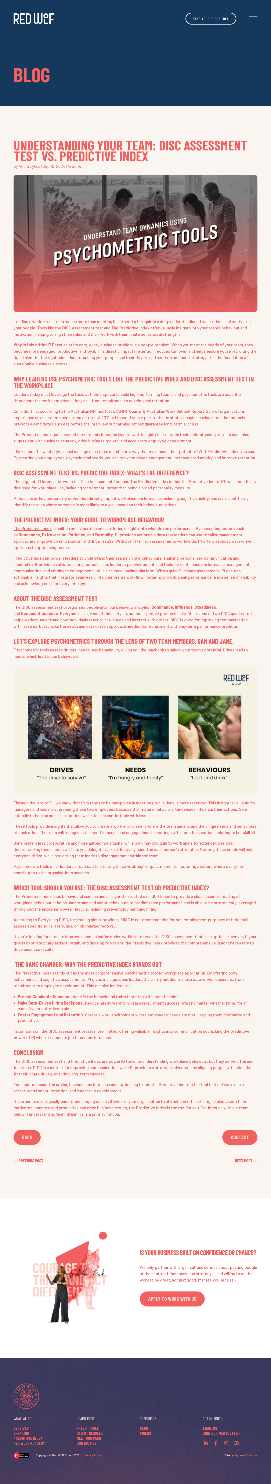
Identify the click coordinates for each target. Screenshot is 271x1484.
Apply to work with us (172, 1298)
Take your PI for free (211, 18)
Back (27, 1137)
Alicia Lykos (29, 166)
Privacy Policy (93, 1455)
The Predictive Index (130, 327)
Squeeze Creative (245, 1455)
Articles (75, 166)
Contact (240, 1137)
